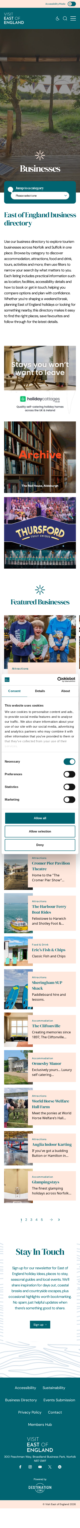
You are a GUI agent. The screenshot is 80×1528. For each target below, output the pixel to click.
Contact (55, 1412)
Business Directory (21, 1400)
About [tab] (65, 691)
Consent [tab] (14, 691)
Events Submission (59, 1400)
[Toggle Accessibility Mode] (72, 4)
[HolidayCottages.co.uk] (40, 381)
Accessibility (25, 1388)
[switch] (69, 774)
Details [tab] (40, 691)
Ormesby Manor (46, 1063)
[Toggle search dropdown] (65, 18)
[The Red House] (40, 457)
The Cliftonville (46, 1026)
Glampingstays (45, 1182)
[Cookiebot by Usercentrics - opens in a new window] (57, 679)
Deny (40, 845)
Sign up (38, 1324)
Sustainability (54, 1388)
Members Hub (40, 1424)
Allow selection (40, 831)
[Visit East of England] (14, 18)
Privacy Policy (29, 1412)
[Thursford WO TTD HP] (40, 533)
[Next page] (51, 1219)
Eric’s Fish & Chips (48, 950)
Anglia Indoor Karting (52, 1144)
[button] (73, 18)
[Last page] (58, 1219)
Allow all (40, 818)
